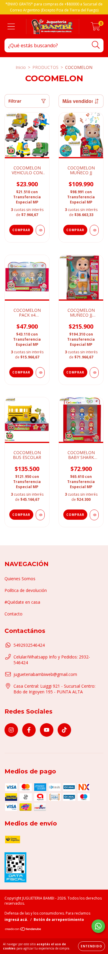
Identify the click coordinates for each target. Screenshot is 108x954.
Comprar (21, 230)
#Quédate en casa (22, 602)
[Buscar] (96, 45)
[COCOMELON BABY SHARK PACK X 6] (94, 515)
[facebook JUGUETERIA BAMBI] (29, 730)
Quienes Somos (19, 578)
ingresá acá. (16, 919)
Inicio (21, 67)
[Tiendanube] (23, 929)
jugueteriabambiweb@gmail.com (45, 674)
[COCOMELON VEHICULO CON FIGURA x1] (40, 230)
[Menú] (11, 27)
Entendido (91, 946)
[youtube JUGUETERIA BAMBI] (46, 730)
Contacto (13, 614)
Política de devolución (25, 590)
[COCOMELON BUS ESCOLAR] (40, 515)
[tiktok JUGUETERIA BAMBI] (64, 730)
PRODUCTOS (45, 67)
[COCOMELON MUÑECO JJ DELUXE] (94, 372)
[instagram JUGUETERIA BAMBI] (11, 730)
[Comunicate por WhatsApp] (98, 926)
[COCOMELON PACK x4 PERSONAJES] (40, 372)
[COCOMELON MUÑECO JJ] (94, 230)
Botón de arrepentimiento (59, 919)
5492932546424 (29, 645)
